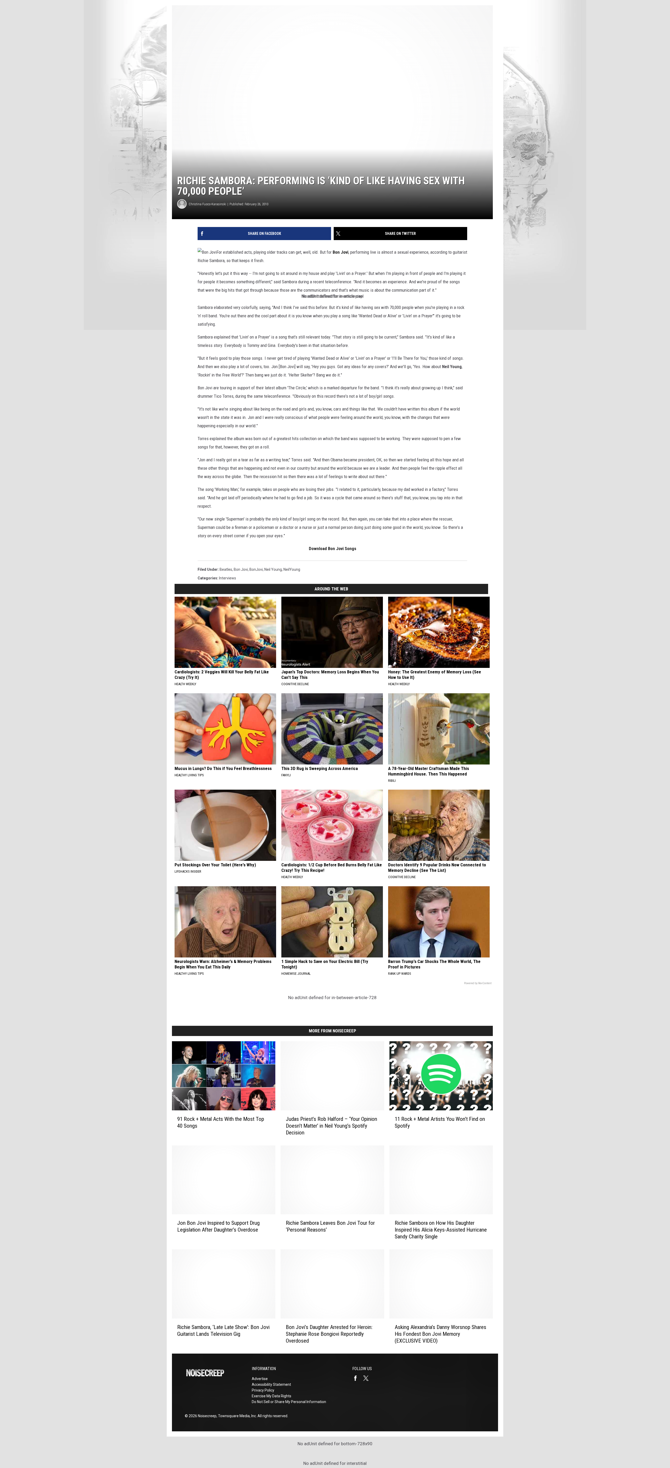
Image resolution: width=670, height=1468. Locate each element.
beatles (226, 569)
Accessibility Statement (271, 1384)
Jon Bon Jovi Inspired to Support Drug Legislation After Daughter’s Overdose (218, 1226)
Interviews (227, 578)
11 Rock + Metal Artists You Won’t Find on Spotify (440, 1122)
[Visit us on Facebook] (357, 1378)
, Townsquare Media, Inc (236, 1416)
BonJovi (256, 569)
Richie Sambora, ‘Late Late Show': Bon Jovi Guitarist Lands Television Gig (223, 1330)
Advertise (260, 1379)
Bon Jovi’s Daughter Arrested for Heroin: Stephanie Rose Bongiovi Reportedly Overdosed (329, 1334)
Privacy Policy (263, 1390)
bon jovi (241, 569)
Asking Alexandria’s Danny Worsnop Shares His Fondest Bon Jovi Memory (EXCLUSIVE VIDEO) (440, 1334)
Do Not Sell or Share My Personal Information (289, 1402)
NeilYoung (291, 569)
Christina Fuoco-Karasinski (207, 204)
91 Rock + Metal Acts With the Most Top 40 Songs (220, 1122)
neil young (273, 569)
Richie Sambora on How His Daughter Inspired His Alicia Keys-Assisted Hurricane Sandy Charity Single (441, 1230)
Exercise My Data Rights (271, 1396)
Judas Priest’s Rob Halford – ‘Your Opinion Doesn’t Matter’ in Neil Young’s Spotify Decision (331, 1126)
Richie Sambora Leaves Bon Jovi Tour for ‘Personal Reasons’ (330, 1226)
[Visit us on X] (368, 1378)
